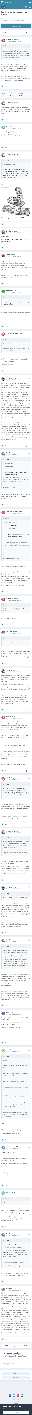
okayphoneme (11, 1050)
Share (16, 1373)
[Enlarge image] (16, 201)
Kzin (7, 1012)
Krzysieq (9, 378)
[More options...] (29, 40)
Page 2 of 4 (16, 32)
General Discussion (18, 20)
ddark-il (9, 778)
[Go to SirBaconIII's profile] (3, 291)
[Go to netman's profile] (3, 632)
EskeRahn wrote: (9, 463)
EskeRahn (9, 39)
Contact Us (16, 1400)
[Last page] (29, 32)
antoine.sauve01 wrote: (11, 1244)
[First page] (2, 32)
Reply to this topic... (10, 1364)
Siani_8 (8, 716)
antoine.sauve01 (12, 1147)
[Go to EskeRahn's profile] (3, 40)
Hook (8, 255)
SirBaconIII (10, 290)
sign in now (10, 1356)
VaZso (8, 1192)
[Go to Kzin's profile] (3, 1013)
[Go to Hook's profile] (3, 255)
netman (9, 631)
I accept (16, 1412)
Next (26, 32)
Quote (7, 86)
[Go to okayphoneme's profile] (3, 1051)
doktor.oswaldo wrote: (11, 522)
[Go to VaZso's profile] (3, 1193)
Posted (13, 41)
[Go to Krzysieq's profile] (3, 379)
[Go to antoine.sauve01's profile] (3, 1148)
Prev (5, 32)
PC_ (7, 126)
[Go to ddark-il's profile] (3, 779)
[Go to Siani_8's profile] (3, 717)
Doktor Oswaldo (12, 333)
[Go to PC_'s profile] (3, 127)
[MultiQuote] (2, 86)
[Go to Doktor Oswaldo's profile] (3, 334)
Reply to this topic (16, 26)
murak (5, 19)
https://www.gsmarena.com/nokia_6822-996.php (14, 218)
